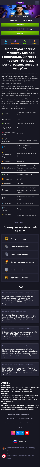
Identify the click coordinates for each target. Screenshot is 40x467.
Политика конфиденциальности (20, 414)
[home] (20, 3)
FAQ (20, 427)
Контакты (10, 418)
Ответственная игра (25, 418)
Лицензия (31, 423)
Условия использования (14, 423)
